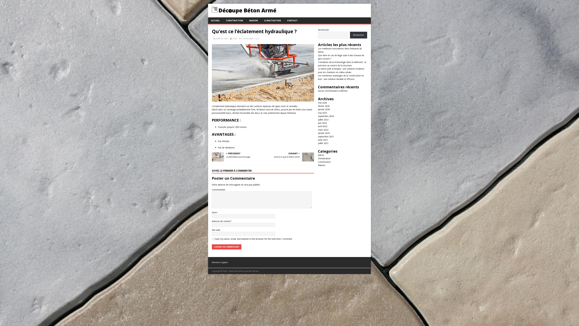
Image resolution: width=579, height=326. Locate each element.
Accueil (215, 20)
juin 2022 (322, 122)
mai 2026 (322, 102)
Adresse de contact (221, 221)
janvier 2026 (324, 109)
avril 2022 (322, 126)
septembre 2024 (326, 116)
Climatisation (272, 20)
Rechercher (323, 29)
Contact (292, 20)
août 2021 (323, 139)
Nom (214, 212)
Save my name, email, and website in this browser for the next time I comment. (254, 238)
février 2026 (324, 106)
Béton (321, 155)
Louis (234, 38)
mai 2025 (322, 112)
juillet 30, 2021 (222, 38)
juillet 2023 (323, 119)
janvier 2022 (324, 133)
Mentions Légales (220, 262)
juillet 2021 (323, 143)
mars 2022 (323, 129)
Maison (253, 20)
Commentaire (218, 189)
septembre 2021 (326, 136)
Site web (216, 230)
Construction (234, 20)
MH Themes (254, 271)
